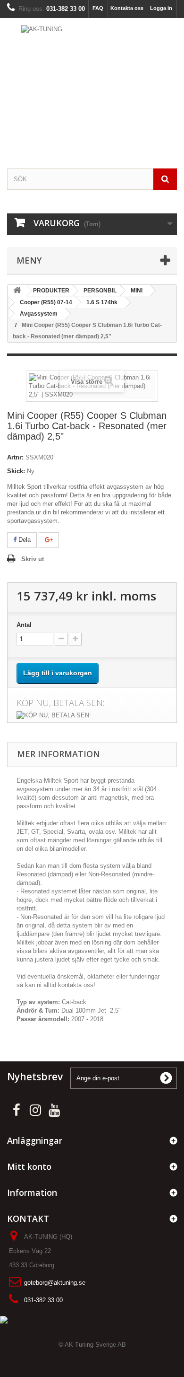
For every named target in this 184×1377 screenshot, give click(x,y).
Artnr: (15, 457)
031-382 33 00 (43, 1300)
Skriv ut (32, 559)
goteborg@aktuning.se (54, 1282)
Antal (24, 624)
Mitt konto (29, 1166)
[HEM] (17, 291)
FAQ (97, 8)
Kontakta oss (126, 8)
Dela (24, 539)
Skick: (16, 471)
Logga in (161, 8)
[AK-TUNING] (92, 92)
